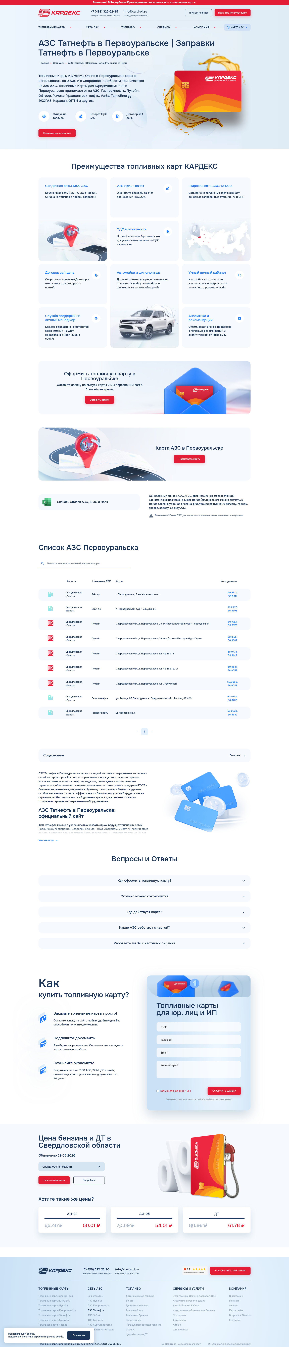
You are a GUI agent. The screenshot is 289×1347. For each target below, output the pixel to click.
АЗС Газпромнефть (99, 1305)
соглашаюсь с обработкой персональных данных (208, 1099)
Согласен (79, 1335)
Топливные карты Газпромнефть (57, 1310)
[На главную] (58, 13)
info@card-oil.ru (135, 11)
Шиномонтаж (180, 1329)
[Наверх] (275, 1333)
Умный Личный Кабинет (187, 1305)
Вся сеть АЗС (95, 1296)
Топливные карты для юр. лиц (55, 1296)
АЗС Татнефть (96, 1310)
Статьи (130, 1329)
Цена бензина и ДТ (137, 1334)
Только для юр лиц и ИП (175, 1091)
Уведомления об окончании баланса (194, 1310)
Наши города (133, 1320)
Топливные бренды (137, 1315)
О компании (236, 1296)
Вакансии (234, 1300)
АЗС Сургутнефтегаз (100, 1324)
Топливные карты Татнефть (54, 1315)
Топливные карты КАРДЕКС (54, 1300)
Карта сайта (236, 1310)
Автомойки (179, 1320)
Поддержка (179, 1315)
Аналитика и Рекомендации (189, 1300)
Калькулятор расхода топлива (143, 1324)
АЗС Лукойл (95, 1300)
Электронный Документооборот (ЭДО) (195, 1296)
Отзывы (233, 1305)
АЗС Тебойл (94, 1315)
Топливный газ (134, 1310)
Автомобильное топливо (140, 1296)
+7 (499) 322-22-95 (104, 11)
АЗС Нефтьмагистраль (101, 1329)
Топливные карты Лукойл (53, 1305)
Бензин (130, 1300)
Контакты (234, 1320)
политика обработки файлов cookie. (43, 1336)
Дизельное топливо (137, 1305)
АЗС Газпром (95, 1320)
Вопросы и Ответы (240, 1315)
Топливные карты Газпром (53, 1320)
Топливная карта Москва (52, 1324)
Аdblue (177, 1324)
